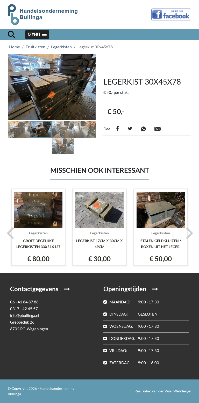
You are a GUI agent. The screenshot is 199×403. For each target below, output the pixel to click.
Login (99, 391)
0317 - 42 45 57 (24, 308)
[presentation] (8, 232)
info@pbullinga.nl (24, 315)
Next (88, 104)
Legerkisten (61, 46)
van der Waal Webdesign (171, 391)
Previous (15, 104)
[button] (37, 34)
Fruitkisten (35, 46)
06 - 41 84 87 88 (24, 302)
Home (14, 46)
